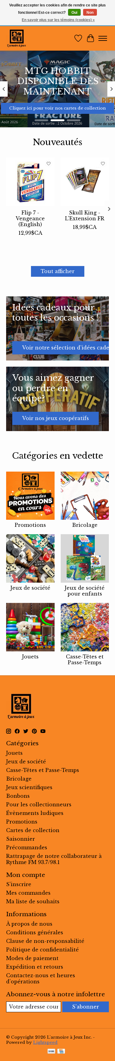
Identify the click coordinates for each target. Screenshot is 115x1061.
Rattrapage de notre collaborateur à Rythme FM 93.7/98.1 (54, 859)
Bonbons (18, 796)
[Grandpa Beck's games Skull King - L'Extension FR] (85, 182)
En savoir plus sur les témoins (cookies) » (58, 20)
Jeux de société (30, 588)
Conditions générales (34, 932)
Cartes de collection (32, 830)
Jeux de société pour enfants (85, 591)
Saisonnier (20, 839)
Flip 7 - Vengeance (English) (30, 218)
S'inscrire (18, 884)
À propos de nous (29, 924)
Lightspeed (45, 1042)
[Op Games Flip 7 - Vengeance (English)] (30, 182)
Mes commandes (28, 893)
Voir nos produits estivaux (59, 108)
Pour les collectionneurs (38, 804)
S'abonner (85, 1007)
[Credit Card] (61, 1052)
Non (90, 12)
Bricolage (85, 525)
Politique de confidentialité (42, 950)
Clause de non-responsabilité (45, 941)
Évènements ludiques (34, 813)
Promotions (30, 525)
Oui (74, 12)
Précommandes (26, 847)
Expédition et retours (34, 967)
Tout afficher (58, 271)
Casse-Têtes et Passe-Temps (85, 660)
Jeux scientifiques (29, 787)
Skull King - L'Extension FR (84, 216)
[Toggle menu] (103, 38)
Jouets (30, 657)
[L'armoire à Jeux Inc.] (16, 38)
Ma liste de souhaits (32, 901)
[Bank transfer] (52, 1052)
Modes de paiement (32, 958)
